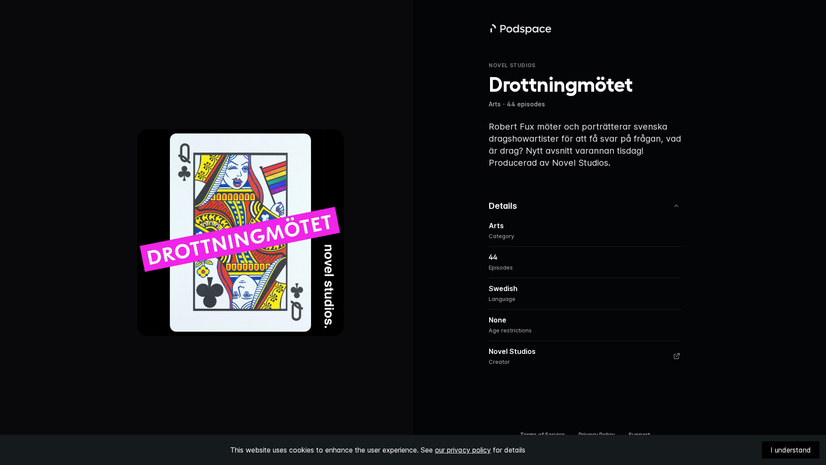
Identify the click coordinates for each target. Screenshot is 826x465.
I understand (791, 450)
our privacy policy (463, 450)
